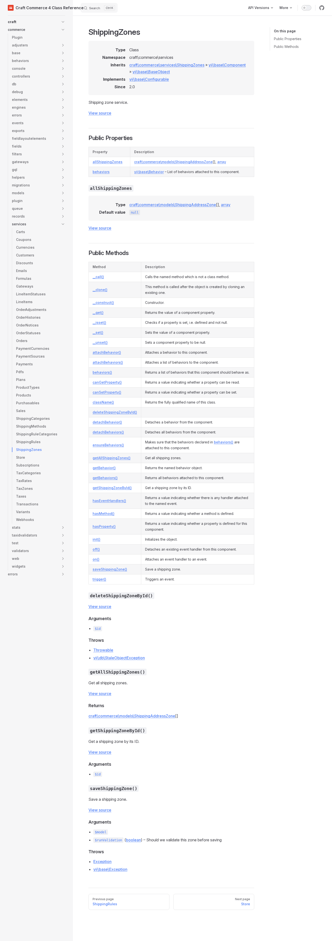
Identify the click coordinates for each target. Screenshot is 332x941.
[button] (36, 22)
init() (96, 539)
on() (96, 559)
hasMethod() (103, 513)
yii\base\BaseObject (151, 71)
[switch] (306, 7)
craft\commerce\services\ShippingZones (166, 64)
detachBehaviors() (108, 432)
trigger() (99, 579)
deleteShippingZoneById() (115, 412)
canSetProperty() (107, 392)
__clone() (100, 290)
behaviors (101, 172)
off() (96, 549)
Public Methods (286, 46)
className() (103, 402)
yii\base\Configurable (149, 79)
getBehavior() (104, 468)
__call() (98, 277)
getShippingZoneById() (112, 488)
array (221, 162)
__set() (98, 332)
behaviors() (102, 372)
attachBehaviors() (108, 362)
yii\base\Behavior (149, 172)
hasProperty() (104, 526)
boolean (133, 839)
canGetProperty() (107, 382)
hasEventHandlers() (109, 501)
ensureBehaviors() (108, 445)
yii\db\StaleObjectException (119, 657)
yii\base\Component (227, 64)
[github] (321, 7)
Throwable (103, 650)
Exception (102, 861)
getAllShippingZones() (112, 458)
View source (99, 113)
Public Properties (287, 39)
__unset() (100, 342)
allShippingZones (107, 162)
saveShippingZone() (110, 569)
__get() (98, 312)
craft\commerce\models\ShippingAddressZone (173, 162)
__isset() (99, 322)
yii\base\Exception (110, 869)
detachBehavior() (107, 422)
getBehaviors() (105, 478)
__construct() (103, 302)
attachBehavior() (107, 352)
